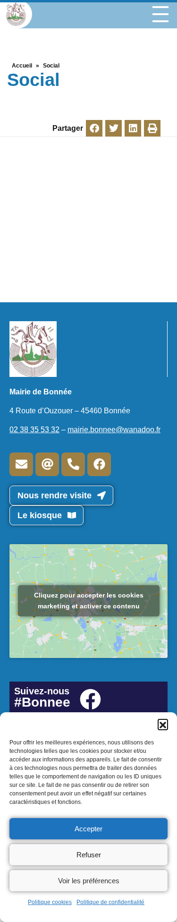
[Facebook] (99, 464)
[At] (47, 464)
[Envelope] (21, 464)
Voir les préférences (88, 881)
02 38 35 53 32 (34, 430)
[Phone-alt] (73, 464)
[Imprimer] (152, 128)
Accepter (88, 829)
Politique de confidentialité (110, 902)
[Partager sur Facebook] (94, 128)
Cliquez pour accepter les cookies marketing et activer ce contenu (88, 600)
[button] (163, 724)
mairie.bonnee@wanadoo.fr (113, 430)
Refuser (88, 855)
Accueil (22, 65)
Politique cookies (50, 902)
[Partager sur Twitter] (113, 128)
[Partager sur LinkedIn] (133, 128)
